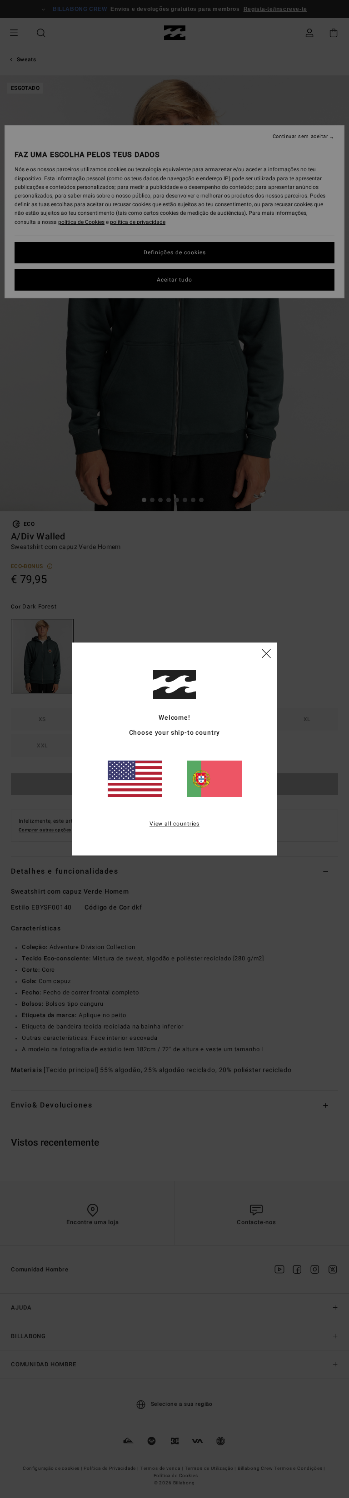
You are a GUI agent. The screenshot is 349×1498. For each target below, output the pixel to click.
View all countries (174, 824)
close (266, 653)
